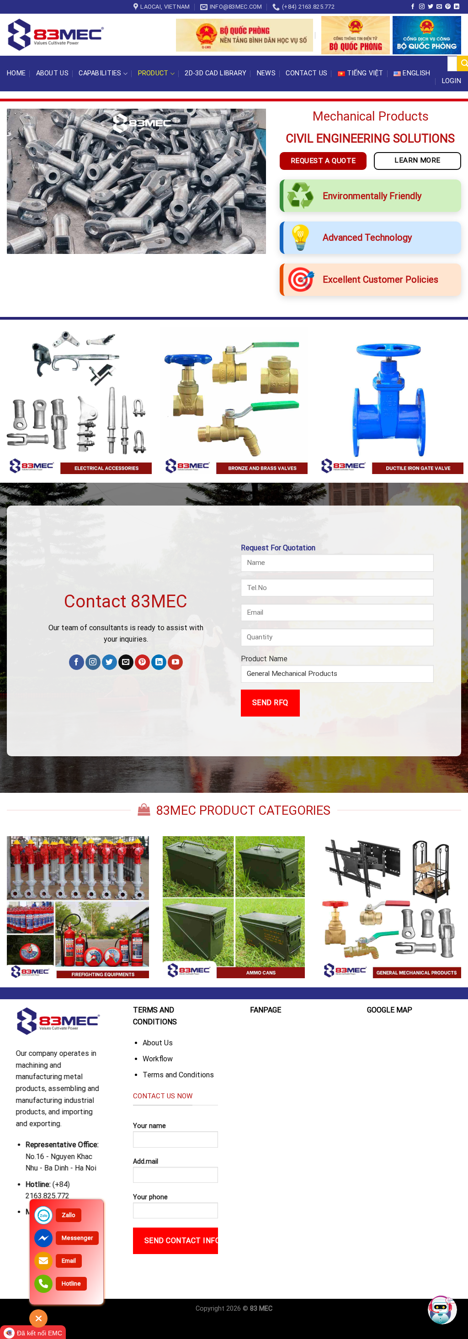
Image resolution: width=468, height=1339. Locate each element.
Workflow (158, 1058)
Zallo (68, 1215)
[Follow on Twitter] (430, 7)
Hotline (71, 1283)
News (266, 73)
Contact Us (306, 73)
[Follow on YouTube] (175, 662)
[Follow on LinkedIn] (456, 7)
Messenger (77, 1237)
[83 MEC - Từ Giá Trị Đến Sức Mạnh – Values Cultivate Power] (57, 35)
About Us (52, 73)
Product (153, 73)
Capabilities (100, 73)
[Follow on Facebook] (412, 7)
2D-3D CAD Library (215, 73)
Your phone (150, 1197)
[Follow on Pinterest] (448, 7)
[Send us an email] (439, 7)
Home (16, 73)
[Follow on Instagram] (422, 7)
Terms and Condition (176, 1074)
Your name (149, 1126)
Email (69, 1260)
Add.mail (145, 1161)
